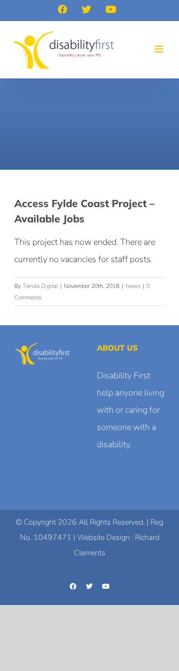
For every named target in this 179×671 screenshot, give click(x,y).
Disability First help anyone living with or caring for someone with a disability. (130, 410)
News (133, 286)
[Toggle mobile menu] (160, 49)
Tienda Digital (40, 286)
